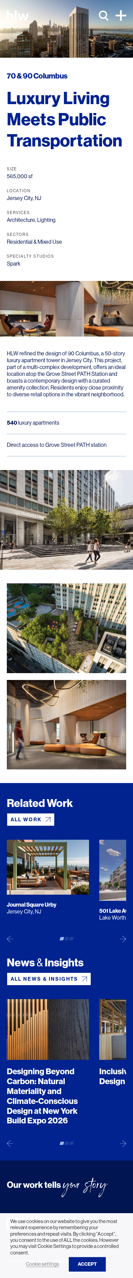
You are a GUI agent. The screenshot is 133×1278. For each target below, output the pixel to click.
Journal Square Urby (31, 904)
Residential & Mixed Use (34, 242)
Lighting (46, 220)
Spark (13, 263)
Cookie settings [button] (42, 1264)
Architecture (21, 220)
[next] (123, 938)
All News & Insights (44, 979)
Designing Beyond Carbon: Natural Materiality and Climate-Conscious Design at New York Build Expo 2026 (42, 1096)
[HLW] (18, 15)
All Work (26, 819)
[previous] (10, 938)
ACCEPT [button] (87, 1264)
